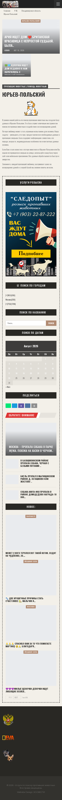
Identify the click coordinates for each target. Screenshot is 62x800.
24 (9, 378)
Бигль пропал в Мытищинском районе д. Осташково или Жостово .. (37, 478)
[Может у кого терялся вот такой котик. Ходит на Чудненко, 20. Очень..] (31, 532)
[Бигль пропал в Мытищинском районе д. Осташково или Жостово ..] (12, 479)
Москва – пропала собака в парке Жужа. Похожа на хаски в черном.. (31, 449)
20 (31, 373)
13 (31, 368)
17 (9, 373)
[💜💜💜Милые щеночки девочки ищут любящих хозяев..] (31, 668)
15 (45, 368)
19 (24, 373)
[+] (7, 295)
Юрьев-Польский (30, 21)
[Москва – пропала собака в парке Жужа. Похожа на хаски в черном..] (31, 439)
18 (16, 373)
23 (53, 373)
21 (38, 373)
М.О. (11, 295)
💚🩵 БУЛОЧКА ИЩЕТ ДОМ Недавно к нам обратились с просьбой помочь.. (16, 70)
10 (9, 368)
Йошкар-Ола (31, 561)
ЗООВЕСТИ (39, 792)
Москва (10, 299)
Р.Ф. (12, 303)
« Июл (8, 386)
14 (38, 368)
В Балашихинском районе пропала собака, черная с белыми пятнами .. (34, 463)
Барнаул (30, 516)
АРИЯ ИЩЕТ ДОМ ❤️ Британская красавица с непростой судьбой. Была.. (29, 41)
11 (16, 368)
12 (24, 368)
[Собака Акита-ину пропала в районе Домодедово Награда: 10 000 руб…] (12, 495)
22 (45, 373)
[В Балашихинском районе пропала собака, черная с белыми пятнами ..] (12, 464)
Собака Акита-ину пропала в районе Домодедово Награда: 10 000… (38, 494)
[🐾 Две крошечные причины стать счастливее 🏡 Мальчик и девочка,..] (31, 577)
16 (53, 368)
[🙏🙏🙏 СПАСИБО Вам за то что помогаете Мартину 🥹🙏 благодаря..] (31, 623)
